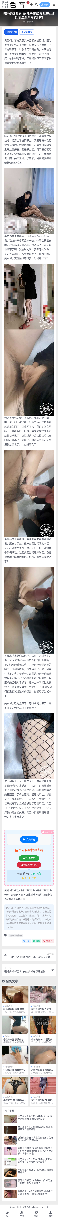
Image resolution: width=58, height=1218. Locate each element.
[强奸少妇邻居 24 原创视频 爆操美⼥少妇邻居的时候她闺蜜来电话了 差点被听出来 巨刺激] (10, 1151)
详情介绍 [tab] (12, 31)
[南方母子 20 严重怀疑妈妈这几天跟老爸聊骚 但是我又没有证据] (10, 1119)
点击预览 (30, 839)
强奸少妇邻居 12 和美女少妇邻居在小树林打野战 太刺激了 (35, 1181)
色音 (28, 1207)
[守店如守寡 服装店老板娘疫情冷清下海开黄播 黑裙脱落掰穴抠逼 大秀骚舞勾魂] (15, 1025)
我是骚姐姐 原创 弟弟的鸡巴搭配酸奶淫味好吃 (14, 1010)
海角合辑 (29, 21)
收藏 (38, 941)
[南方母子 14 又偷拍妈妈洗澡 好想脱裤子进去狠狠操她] (10, 1130)
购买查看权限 (30, 865)
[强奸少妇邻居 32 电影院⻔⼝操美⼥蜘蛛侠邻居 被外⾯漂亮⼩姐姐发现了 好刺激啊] (43, 1085)
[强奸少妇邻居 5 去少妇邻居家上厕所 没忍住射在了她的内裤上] (43, 994)
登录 (46, 5)
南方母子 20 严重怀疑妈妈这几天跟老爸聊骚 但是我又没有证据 (35, 1117)
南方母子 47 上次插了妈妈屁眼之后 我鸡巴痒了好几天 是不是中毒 (35, 1160)
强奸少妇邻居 (16, 935)
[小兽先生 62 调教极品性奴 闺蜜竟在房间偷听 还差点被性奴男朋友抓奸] (15, 1085)
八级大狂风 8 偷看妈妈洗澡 (42, 1071)
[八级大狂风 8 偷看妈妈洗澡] (43, 1055)
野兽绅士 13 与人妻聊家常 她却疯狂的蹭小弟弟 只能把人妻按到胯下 (35, 1192)
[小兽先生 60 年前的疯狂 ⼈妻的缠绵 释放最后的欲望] (43, 1025)
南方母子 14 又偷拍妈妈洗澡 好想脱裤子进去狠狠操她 (35, 1128)
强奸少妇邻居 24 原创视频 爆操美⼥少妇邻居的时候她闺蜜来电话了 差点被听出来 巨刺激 (35, 1151)
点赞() (49, 941)
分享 (28, 941)
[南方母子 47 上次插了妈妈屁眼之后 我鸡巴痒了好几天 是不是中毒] (10, 1162)
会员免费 (30, 858)
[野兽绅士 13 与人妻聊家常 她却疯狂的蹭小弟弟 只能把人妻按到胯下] (10, 1194)
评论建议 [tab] (28, 31)
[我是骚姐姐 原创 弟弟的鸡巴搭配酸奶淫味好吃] (15, 994)
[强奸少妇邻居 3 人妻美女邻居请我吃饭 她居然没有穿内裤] (10, 1140)
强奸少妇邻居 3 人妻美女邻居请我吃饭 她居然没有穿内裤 (35, 1139)
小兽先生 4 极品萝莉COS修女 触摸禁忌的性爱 (36, 1171)
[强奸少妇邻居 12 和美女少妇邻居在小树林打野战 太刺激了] (10, 1183)
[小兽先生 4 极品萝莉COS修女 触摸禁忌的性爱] (10, 1173)
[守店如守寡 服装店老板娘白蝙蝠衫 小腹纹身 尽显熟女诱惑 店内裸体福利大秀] (15, 1055)
